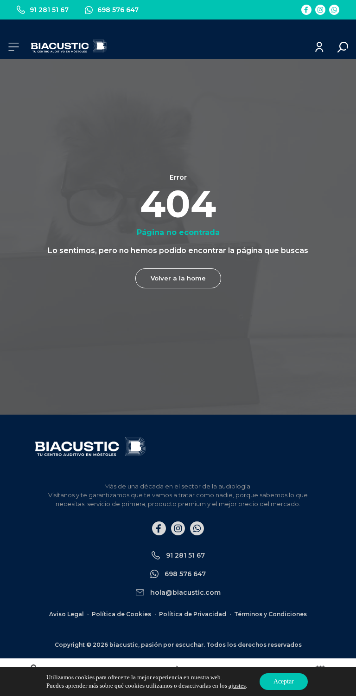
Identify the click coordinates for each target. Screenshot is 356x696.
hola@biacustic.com (185, 592)
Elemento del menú (306, 10)
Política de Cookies (121, 614)
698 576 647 (118, 10)
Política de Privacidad (192, 614)
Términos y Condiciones (270, 614)
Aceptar (283, 681)
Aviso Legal (66, 614)
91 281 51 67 (49, 10)
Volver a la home (178, 278)
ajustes (237, 685)
